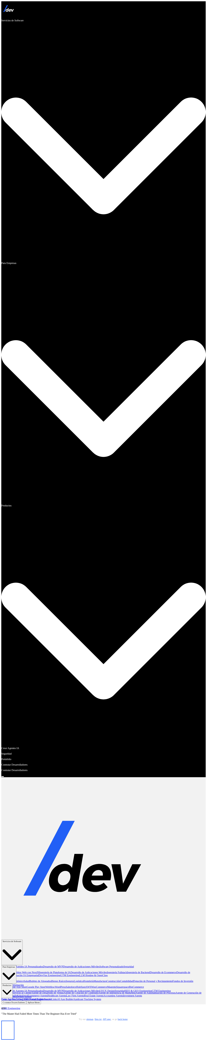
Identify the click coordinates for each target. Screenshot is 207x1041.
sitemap (89, 1019)
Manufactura (100, 981)
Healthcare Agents (56, 995)
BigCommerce (136, 987)
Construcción (113, 981)
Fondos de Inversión (182, 981)
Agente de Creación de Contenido (81, 992)
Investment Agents (132, 995)
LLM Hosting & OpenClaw (93, 975)
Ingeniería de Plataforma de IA (55, 972)
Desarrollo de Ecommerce (163, 972)
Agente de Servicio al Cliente (16, 992)
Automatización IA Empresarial (22, 975)
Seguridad (129, 966)
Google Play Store (36, 987)
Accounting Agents (113, 995)
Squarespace (122, 987)
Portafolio (35, 999)
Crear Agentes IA (10, 999)
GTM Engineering (69, 975)
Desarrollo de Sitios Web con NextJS (20, 972)
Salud (26, 981)
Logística (78, 981)
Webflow (50, 987)
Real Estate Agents (93, 995)
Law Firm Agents (75, 995)
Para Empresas (9, 967)
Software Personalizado (111, 966)
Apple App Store (18, 987)
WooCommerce (99, 987)
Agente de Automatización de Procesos (155, 992)
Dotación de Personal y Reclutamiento (152, 981)
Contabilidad (126, 981)
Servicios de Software (12, 941)
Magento (111, 987)
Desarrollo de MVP (53, 966)
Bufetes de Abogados (40, 981)
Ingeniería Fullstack (117, 972)
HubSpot (81, 987)
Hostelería (88, 981)
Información (17, 985)
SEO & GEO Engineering (138, 990)
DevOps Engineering (49, 975)
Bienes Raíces (58, 981)
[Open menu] (2, 776)
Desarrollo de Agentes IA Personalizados (22, 966)
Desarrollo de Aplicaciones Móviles (81, 966)
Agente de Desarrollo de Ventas (47, 992)
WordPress (60, 987)
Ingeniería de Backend (138, 972)
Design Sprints (24, 996)
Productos (7, 985)
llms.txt (98, 1019)
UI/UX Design (107, 990)
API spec (107, 1019)
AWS (88, 987)
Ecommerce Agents (37, 995)
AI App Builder (65, 999)
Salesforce (71, 987)
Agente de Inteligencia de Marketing (117, 992)
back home (123, 1019)
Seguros (70, 981)
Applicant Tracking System (87, 999)
